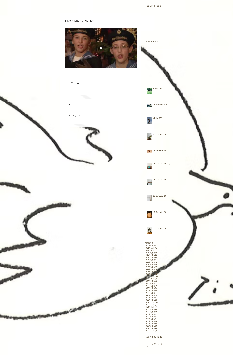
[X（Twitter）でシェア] (72, 83)
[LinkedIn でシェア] (77, 83)
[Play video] (101, 48)
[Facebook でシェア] (66, 83)
